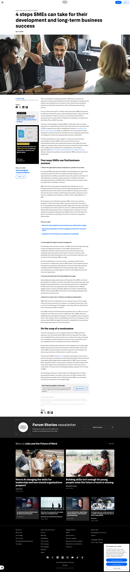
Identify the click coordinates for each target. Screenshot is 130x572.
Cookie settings (116, 568)
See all (111, 443)
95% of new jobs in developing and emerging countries (67, 150)
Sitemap (65, 565)
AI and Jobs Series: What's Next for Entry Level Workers (27, 513)
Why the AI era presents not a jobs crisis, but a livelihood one (52, 513)
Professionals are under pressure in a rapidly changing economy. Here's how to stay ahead (102, 513)
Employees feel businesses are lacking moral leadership (60, 234)
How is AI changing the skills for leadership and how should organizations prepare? (39, 482)
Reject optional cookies (116, 560)
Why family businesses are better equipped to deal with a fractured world (64, 229)
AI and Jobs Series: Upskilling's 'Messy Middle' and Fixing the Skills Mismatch (77, 513)
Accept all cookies (116, 564)
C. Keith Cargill (20, 98)
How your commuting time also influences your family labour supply (64, 225)
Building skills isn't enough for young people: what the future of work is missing (89, 481)
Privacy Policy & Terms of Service (65, 562)
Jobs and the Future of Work (26, 10)
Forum (61, 356)
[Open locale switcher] (2, 568)
